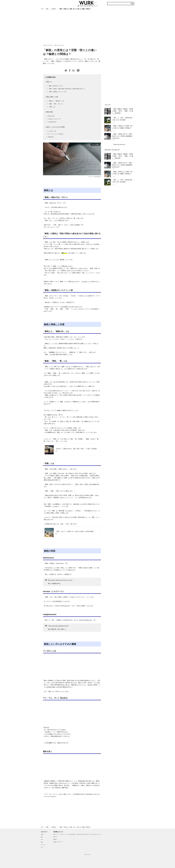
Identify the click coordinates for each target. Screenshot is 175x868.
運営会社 (55, 839)
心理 (41, 839)
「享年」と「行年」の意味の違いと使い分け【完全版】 (122, 119)
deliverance (51, 116)
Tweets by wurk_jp (119, 144)
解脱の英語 (49, 112)
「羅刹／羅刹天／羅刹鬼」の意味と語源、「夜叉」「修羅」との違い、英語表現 (122, 111)
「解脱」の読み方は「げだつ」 (56, 85)
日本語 (42, 834)
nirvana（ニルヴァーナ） (54, 119)
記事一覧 (55, 836)
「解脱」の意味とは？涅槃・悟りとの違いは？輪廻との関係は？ (122, 127)
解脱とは (49, 81)
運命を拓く (51, 137)
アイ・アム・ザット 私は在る (55, 134)
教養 (41, 842)
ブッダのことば (52, 131)
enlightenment (52, 121)
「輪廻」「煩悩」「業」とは (55, 103)
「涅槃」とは (51, 106)
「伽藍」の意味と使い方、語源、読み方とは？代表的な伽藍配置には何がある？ (122, 136)
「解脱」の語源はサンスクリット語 (57, 91)
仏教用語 (114, 114)
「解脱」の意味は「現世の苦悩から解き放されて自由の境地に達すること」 (67, 88)
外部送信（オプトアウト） (58, 841)
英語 (41, 837)
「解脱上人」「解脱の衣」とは (56, 101)
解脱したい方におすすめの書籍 (55, 127)
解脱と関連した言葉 (52, 97)
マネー (42, 847)
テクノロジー (43, 844)
